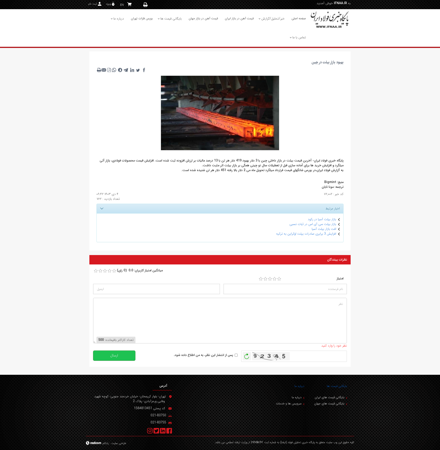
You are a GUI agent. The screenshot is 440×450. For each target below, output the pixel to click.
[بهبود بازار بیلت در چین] (220, 112)
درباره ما (299, 386)
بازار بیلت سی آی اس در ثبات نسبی (312, 224)
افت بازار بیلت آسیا (324, 228)
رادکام (105, 443)
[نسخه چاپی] (145, 4)
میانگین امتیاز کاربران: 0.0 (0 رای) (140, 270)
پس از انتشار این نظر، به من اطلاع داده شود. (203, 355)
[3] (270, 279)
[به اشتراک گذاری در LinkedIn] (132, 69)
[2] (265, 279)
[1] (261, 279)
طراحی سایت (118, 443)
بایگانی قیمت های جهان (329, 403)
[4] (274, 279)
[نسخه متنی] (99, 69)
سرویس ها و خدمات (289, 403)
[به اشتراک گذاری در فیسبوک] (144, 69)
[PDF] (109, 69)
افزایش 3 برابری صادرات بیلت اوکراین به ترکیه (306, 233)
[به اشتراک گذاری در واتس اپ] (114, 69)
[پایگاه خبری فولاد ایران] (330, 19)
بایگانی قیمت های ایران (329, 397)
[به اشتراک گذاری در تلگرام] (126, 69)
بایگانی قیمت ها (337, 386)
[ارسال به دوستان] (104, 69)
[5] (279, 279)
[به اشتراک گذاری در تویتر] (138, 69)
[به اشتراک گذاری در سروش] (120, 69)
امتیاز (340, 278)
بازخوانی (247, 355)
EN (122, 5)
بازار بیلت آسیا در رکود (322, 219)
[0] (96, 271)
